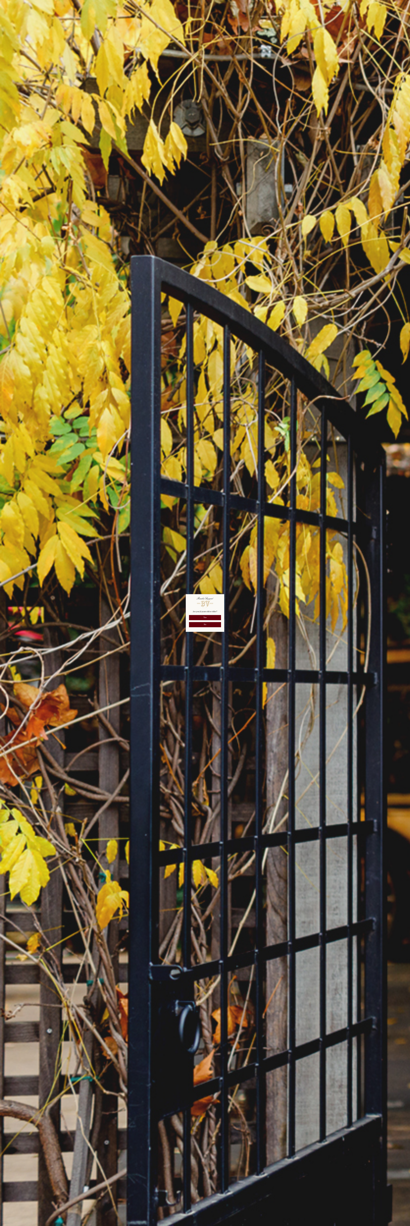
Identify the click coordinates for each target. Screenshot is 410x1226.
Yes (205, 617)
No (205, 625)
